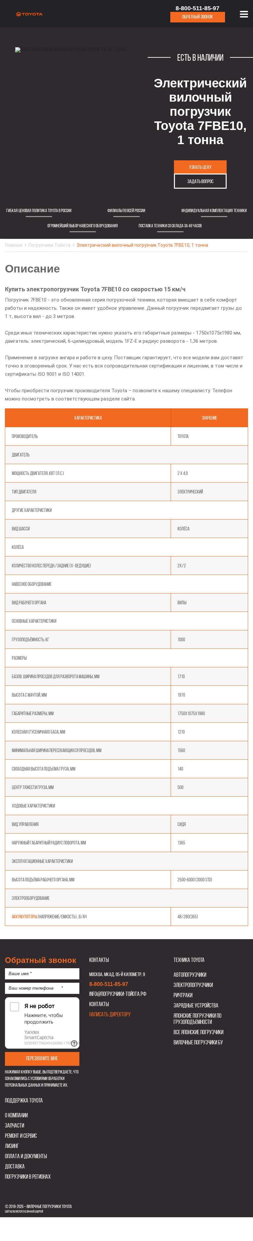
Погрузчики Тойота (49, 245)
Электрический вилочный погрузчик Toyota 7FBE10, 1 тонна (142, 245)
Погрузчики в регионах (28, 1177)
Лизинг (12, 1146)
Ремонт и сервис (21, 1136)
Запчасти (14, 1126)
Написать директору (110, 1015)
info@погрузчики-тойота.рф (117, 994)
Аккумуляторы (24, 917)
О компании (16, 1116)
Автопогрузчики (190, 975)
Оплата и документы (26, 1157)
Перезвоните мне (42, 1059)
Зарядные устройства (196, 1006)
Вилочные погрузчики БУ (198, 1043)
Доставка (15, 1167)
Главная (13, 245)
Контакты (99, 1005)
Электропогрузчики (193, 985)
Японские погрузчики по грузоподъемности (197, 1019)
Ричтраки (183, 996)
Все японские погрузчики (198, 1033)
